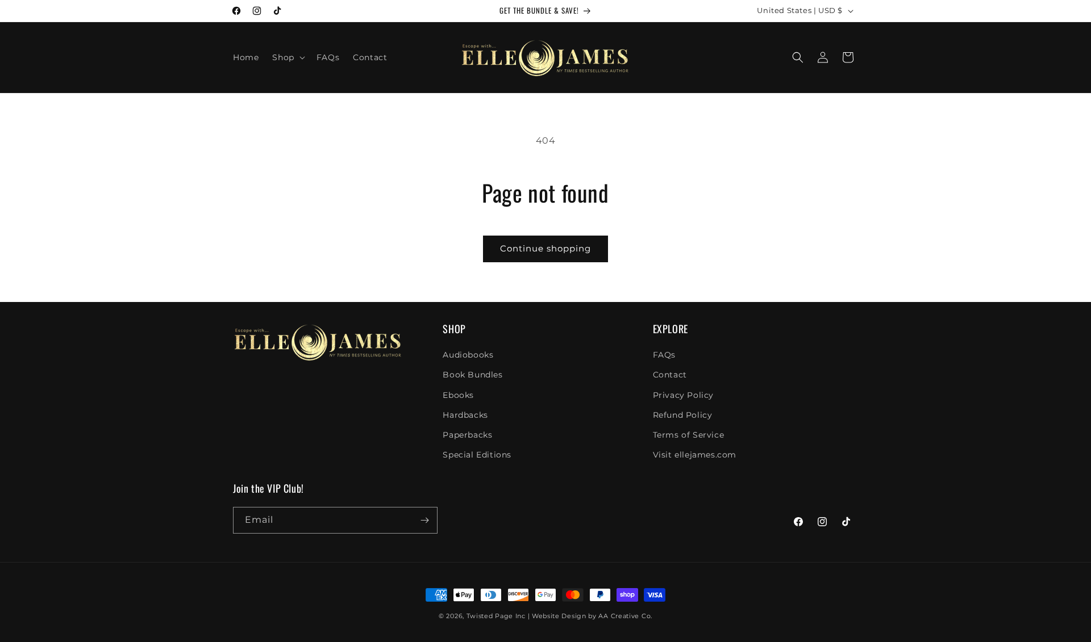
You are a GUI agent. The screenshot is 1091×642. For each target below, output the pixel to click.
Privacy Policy (683, 395)
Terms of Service (688, 435)
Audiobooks (468, 355)
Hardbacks (465, 415)
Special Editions (477, 455)
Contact (670, 375)
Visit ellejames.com (694, 455)
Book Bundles (472, 375)
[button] (287, 57)
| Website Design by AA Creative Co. (590, 616)
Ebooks (458, 395)
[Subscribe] (424, 520)
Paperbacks (467, 435)
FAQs (664, 355)
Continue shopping (545, 248)
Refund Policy (683, 415)
